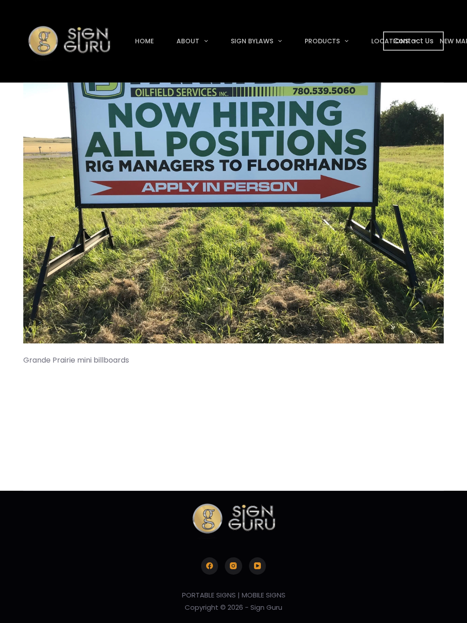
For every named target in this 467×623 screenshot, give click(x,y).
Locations (390, 41)
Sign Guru (266, 607)
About (187, 41)
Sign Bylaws (252, 41)
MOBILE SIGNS (263, 595)
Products (322, 41)
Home (144, 41)
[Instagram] (233, 566)
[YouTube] (257, 566)
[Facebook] (209, 566)
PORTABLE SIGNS (209, 595)
